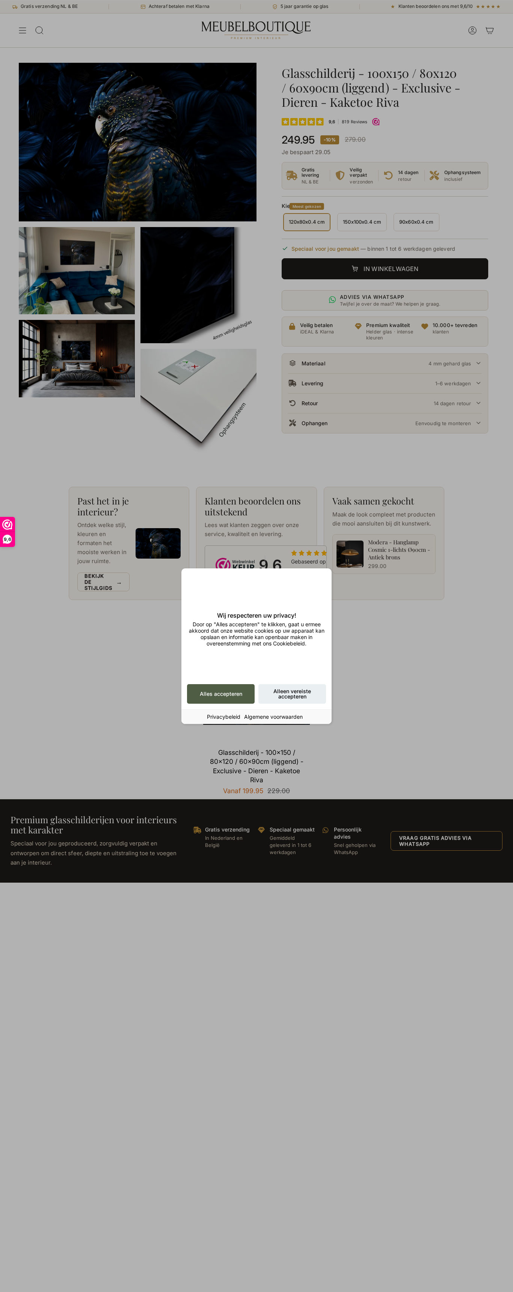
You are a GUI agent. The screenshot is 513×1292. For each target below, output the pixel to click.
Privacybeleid (223, 716)
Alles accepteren (221, 694)
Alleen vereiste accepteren (292, 694)
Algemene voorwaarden (273, 716)
